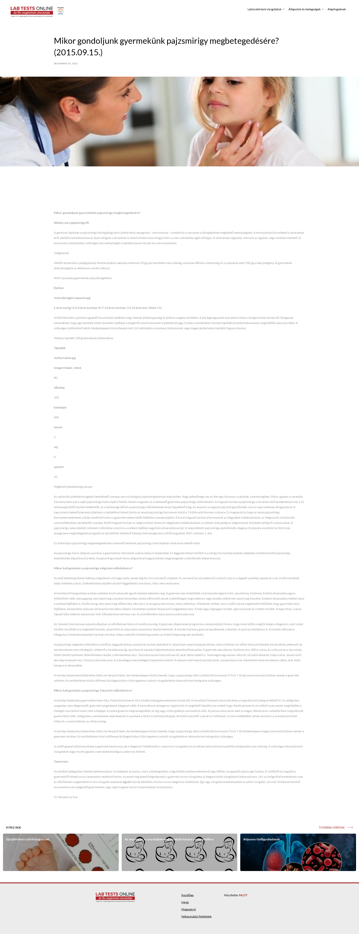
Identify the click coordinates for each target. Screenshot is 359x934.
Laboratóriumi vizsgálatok (265, 9)
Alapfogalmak (337, 9)
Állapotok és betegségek (305, 9)
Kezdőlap (187, 895)
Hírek (185, 902)
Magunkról (188, 909)
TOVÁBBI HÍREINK (332, 827)
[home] (37, 12)
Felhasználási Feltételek (196, 916)
